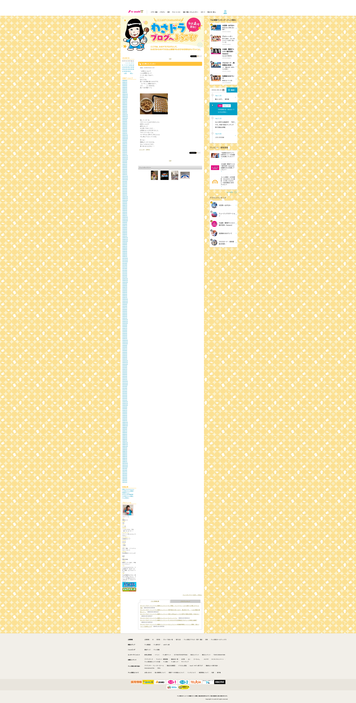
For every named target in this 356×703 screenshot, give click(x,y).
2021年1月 (124, 194)
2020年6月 (124, 206)
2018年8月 (124, 244)
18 (131, 67)
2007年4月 (124, 477)
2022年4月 (124, 169)
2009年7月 (124, 430)
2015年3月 (124, 314)
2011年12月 (125, 381)
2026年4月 (124, 87)
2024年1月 (124, 133)
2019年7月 (124, 225)
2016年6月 (124, 288)
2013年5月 (124, 352)
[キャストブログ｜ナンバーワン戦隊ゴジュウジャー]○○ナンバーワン (158, 618)
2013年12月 (125, 340)
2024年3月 (124, 130)
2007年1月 (124, 482)
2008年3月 (124, 458)
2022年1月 (124, 174)
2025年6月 (124, 104)
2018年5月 (124, 249)
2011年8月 (124, 388)
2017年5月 (124, 270)
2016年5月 (124, 290)
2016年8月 (124, 285)
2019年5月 (124, 229)
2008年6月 (124, 452)
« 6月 (125, 73)
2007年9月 (124, 468)
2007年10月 (125, 466)
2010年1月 (124, 420)
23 (128, 69)
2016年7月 (124, 287)
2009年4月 (124, 435)
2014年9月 (124, 324)
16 (128, 67)
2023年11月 (125, 136)
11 (131, 65)
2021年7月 (124, 184)
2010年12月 (125, 401)
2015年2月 (124, 316)
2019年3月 (124, 232)
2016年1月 (124, 297)
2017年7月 (124, 266)
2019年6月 (124, 227)
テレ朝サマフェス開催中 (128, 490)
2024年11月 (125, 116)
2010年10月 (125, 405)
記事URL (148, 149)
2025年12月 (125, 94)
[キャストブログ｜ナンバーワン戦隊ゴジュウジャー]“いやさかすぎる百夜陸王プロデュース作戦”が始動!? (168, 620)
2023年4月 (124, 148)
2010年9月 (124, 406)
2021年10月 (125, 179)
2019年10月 (125, 220)
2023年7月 (124, 143)
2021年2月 (124, 193)
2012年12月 (125, 360)
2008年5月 (124, 454)
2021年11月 (125, 177)
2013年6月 (124, 350)
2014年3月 (124, 335)
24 (130, 69)
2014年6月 (124, 330)
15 (126, 67)
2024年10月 (125, 118)
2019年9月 (124, 222)
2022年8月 (124, 162)
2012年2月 (124, 377)
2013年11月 (125, 341)
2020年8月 (124, 203)
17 (130, 67)
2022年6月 (124, 165)
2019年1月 (124, 236)
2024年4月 (124, 128)
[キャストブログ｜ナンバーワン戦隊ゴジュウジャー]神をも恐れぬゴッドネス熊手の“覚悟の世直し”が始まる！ (170, 614)
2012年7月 (124, 369)
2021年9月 (124, 181)
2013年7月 (124, 348)
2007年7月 (124, 471)
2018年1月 (124, 256)
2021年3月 (124, 191)
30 (128, 71)
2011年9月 (124, 386)
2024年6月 (124, 124)
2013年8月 (124, 347)
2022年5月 (124, 167)
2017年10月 (125, 261)
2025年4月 (124, 107)
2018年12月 (125, 237)
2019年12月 (125, 217)
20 (123, 69)
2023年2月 (124, 152)
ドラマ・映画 (154, 12)
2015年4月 (124, 312)
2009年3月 (124, 437)
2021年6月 (124, 186)
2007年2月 (124, 480)
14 (124, 67)
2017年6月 (124, 268)
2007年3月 (124, 478)
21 (124, 69)
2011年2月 (124, 398)
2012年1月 (124, 379)
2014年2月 (124, 336)
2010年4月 (124, 415)
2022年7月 (124, 164)
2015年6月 (124, 309)
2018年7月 (124, 246)
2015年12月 (125, 299)
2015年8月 (124, 306)
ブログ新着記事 (155, 601)
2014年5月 (124, 331)
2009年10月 (125, 425)
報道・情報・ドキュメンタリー (190, 12)
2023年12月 (125, 135)
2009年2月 (124, 439)
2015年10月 (125, 302)
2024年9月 (124, 119)
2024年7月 (124, 123)
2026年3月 (124, 89)
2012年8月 (124, 367)
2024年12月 (125, 114)
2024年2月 (124, 131)
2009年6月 (124, 432)
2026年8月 (124, 80)
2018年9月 (124, 242)
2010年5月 (124, 413)
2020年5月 (124, 208)
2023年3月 (124, 150)
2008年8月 (124, 449)
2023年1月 (124, 154)
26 (133, 69)
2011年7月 (124, 389)
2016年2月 (124, 295)
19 (133, 67)
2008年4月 (124, 456)
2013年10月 (125, 343)
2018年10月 (125, 241)
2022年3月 (124, 171)
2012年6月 (124, 370)
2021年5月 (124, 188)
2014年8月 (124, 326)
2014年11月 (125, 321)
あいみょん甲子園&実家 (127, 494)
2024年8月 (124, 121)
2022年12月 (125, 155)
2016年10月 (125, 282)
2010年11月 (125, 403)
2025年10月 (125, 97)
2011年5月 (124, 393)
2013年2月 (124, 357)
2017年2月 (124, 275)
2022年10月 (125, 159)
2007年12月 (125, 463)
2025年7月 (124, 102)
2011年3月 (124, 396)
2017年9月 (124, 263)
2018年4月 (124, 251)
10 (130, 65)
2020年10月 (125, 200)
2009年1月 (124, 441)
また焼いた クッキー (149, 64)
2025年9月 (124, 99)
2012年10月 (125, 364)
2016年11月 (125, 280)
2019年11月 (125, 218)
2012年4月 (124, 374)
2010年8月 (124, 408)
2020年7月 (124, 205)
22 (126, 69)
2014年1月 (124, 338)
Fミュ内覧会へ (125, 497)
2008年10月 (125, 446)
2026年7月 (124, 82)
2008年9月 (124, 447)
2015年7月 (124, 307)
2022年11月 (125, 157)
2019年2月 (124, 234)
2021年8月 (124, 183)
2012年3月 (124, 376)
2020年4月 (124, 210)
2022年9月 (124, 160)
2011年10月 (125, 384)
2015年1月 (124, 318)
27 (123, 71)
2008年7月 (124, 451)
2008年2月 (124, 459)
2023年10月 (125, 138)
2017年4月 (124, 271)
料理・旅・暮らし (211, 12)
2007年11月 (125, 465)
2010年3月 (124, 417)
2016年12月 (125, 278)
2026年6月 (124, 83)
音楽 (168, 12)
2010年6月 (124, 412)
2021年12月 (125, 176)
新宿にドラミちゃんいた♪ (128, 489)
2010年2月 (124, 418)
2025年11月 (125, 95)
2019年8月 (124, 224)
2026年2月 (124, 90)
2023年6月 (124, 145)
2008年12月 (125, 442)
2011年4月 (124, 394)
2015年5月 (124, 311)
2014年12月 (125, 319)
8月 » (131, 73)
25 (131, 69)
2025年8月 (124, 100)
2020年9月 (124, 201)
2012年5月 (124, 372)
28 (124, 71)
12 (133, 65)
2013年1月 (124, 359)
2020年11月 (125, 198)
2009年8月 (124, 429)
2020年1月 (124, 215)
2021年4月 (124, 189)
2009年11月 (125, 423)
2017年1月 (124, 276)
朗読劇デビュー (126, 492)
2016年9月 (124, 283)
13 (123, 67)
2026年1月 (124, 92)
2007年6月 (124, 473)
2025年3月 (124, 109)
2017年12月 (125, 258)
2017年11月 (125, 259)
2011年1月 (124, 400)
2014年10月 (125, 323)
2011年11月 (125, 383)
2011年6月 (124, 391)
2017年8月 (124, 265)
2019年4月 (124, 230)
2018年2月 (124, 254)
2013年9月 (124, 345)
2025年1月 (124, 112)
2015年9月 (124, 304)
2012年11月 (125, 362)
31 (130, 71)
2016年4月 (124, 292)
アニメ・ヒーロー (176, 12)
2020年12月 (125, 196)
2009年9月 (124, 427)
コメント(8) (142, 149)
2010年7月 (124, 410)
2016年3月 (124, 294)
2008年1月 (124, 461)
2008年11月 (125, 444)
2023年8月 (124, 142)
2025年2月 (124, 111)
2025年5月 (124, 106)
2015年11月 (125, 300)
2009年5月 (124, 434)
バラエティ (162, 12)
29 (126, 71)
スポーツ (203, 12)
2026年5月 (124, 85)
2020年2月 (124, 213)
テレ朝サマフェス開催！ (128, 496)
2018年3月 (124, 253)
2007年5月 (124, 475)
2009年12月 (125, 422)
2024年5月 (124, 126)
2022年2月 (124, 172)
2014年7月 (124, 328)
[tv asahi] (136, 12)
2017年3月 (124, 273)
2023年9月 (124, 140)
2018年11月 (125, 239)
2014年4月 (124, 333)
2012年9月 (124, 365)
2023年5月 (124, 147)
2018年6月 (124, 247)
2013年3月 (124, 355)
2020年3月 (124, 212)
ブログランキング (185, 601)
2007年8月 (124, 470)
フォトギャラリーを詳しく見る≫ (192, 595)
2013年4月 (124, 353)
